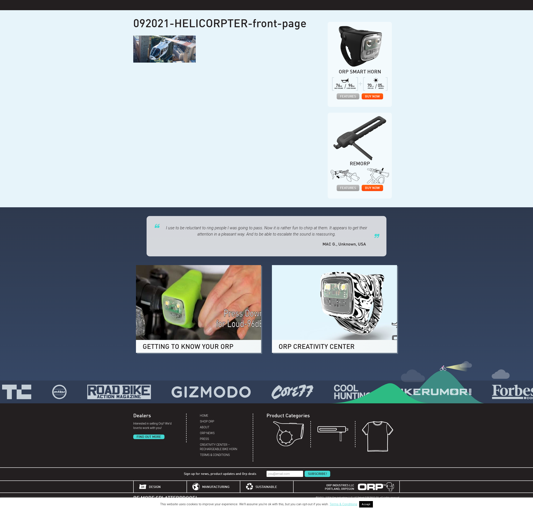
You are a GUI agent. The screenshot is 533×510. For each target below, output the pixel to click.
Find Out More (149, 437)
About (204, 427)
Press (204, 439)
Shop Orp (207, 421)
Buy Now (372, 96)
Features (348, 96)
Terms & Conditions (215, 455)
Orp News (207, 433)
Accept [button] (366, 504)
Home (204, 415)
